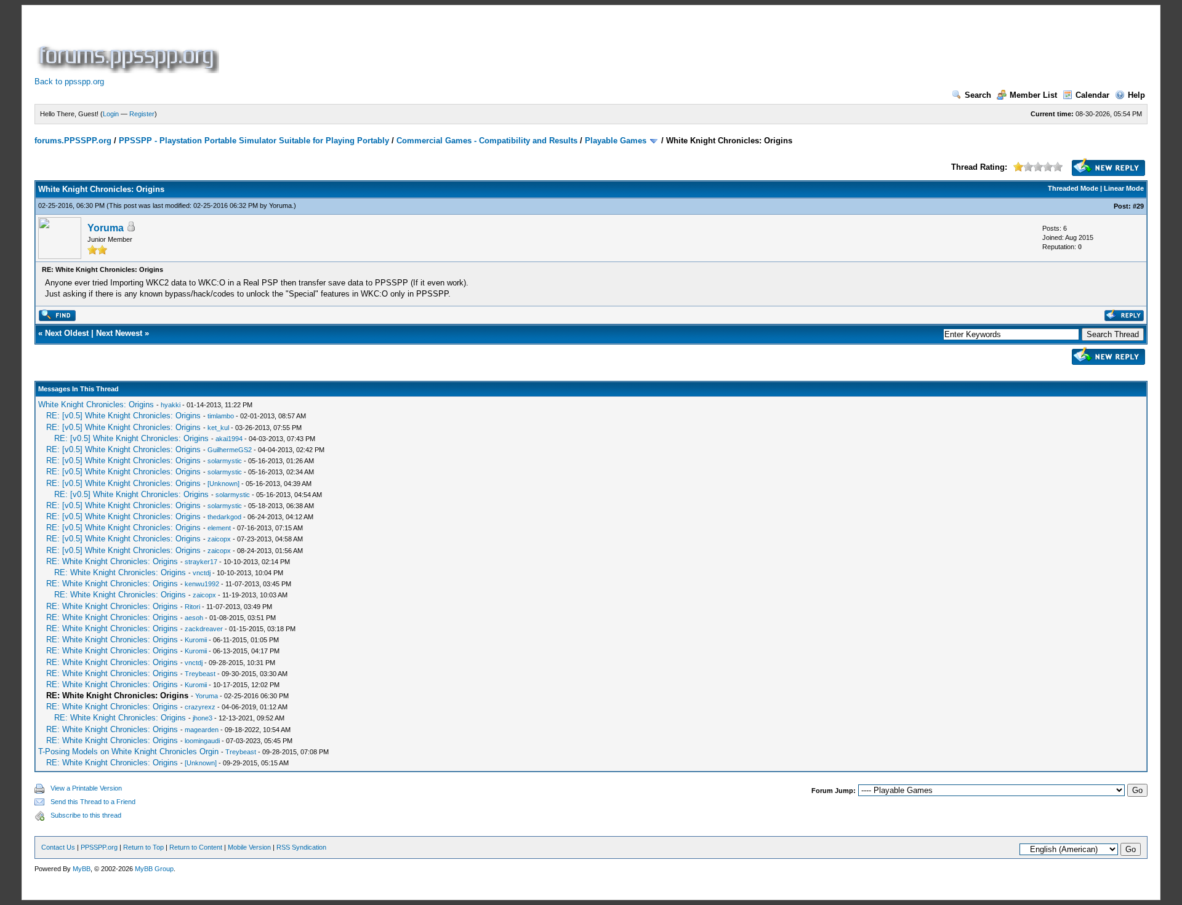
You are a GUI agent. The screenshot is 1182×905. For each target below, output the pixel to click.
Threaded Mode (1073, 188)
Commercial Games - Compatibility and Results (486, 140)
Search (978, 95)
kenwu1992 (202, 584)
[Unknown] (223, 483)
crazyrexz (200, 707)
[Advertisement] (446, 45)
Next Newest (119, 333)
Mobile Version (249, 847)
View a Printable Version (86, 788)
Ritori (192, 606)
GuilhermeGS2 (229, 449)
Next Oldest (67, 333)
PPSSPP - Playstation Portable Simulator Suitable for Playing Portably (254, 140)
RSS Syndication (301, 847)
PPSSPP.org (99, 847)
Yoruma (280, 205)
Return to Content (195, 847)
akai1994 (229, 438)
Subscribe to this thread (85, 815)
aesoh (194, 617)
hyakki (170, 405)
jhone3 (202, 718)
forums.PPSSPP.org (72, 140)
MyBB (81, 868)
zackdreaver (204, 628)
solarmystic (224, 460)
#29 (1138, 206)
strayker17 (201, 561)
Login (111, 114)
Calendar (1092, 95)
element (219, 528)
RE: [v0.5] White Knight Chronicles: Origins (123, 415)
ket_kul (218, 427)
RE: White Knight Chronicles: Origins (112, 561)
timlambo (220, 416)
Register (142, 114)
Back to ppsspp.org (69, 81)
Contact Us (58, 847)
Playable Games (615, 140)
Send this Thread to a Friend (92, 801)
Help (1136, 95)
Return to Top (143, 847)
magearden (202, 729)
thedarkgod (224, 516)
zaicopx (219, 539)
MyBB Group (154, 868)
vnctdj (202, 572)
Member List (1033, 95)
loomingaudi (202, 740)
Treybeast (200, 673)
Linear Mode (1124, 188)
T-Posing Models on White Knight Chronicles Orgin (128, 751)
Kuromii (196, 640)
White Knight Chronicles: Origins (96, 404)
